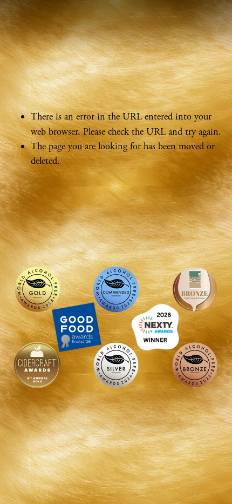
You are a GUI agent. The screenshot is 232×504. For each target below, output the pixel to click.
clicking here (171, 185)
